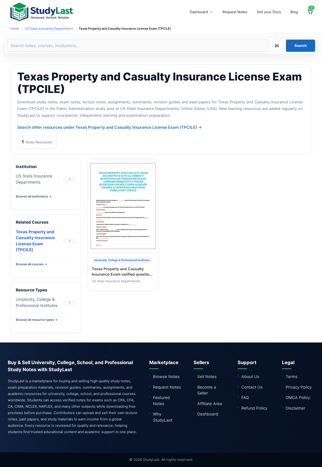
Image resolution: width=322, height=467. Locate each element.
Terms (291, 376)
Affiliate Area (209, 403)
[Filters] (277, 46)
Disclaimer (295, 408)
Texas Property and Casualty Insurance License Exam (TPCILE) (35, 240)
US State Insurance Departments (49, 28)
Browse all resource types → (37, 320)
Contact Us (252, 387)
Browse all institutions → (34, 196)
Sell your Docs (269, 12)
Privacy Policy (299, 387)
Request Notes (235, 12)
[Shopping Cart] (310, 12)
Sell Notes (207, 376)
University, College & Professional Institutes (37, 302)
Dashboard (199, 12)
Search (300, 45)
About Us (250, 376)
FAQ (245, 397)
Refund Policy (254, 408)
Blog (294, 12)
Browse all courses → (31, 264)
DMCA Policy (298, 397)
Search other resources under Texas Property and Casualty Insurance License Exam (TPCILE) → (109, 127)
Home (14, 28)
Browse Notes (166, 376)
